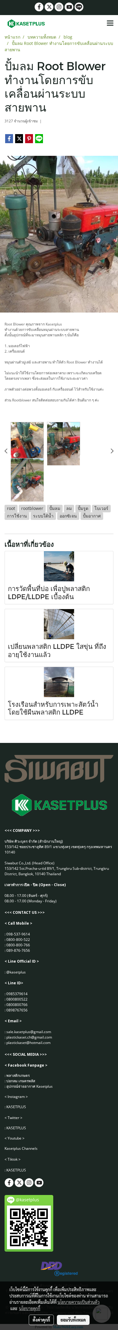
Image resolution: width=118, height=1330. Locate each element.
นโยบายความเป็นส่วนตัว (78, 1302)
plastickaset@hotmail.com (28, 1042)
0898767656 (17, 1010)
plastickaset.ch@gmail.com (29, 1037)
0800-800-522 (18, 939)
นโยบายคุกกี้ (29, 1308)
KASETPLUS (16, 1106)
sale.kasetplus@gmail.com (28, 1031)
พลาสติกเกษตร (18, 1075)
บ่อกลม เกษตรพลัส (20, 1080)
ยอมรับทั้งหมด (73, 1319)
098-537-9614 (18, 934)
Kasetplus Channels (21, 1148)
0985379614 (17, 993)
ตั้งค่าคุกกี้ (41, 1319)
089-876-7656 (18, 950)
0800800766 (17, 1004)
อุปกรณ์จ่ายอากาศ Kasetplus (29, 1086)
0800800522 (17, 999)
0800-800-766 (18, 945)
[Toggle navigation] (110, 23)
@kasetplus (16, 972)
